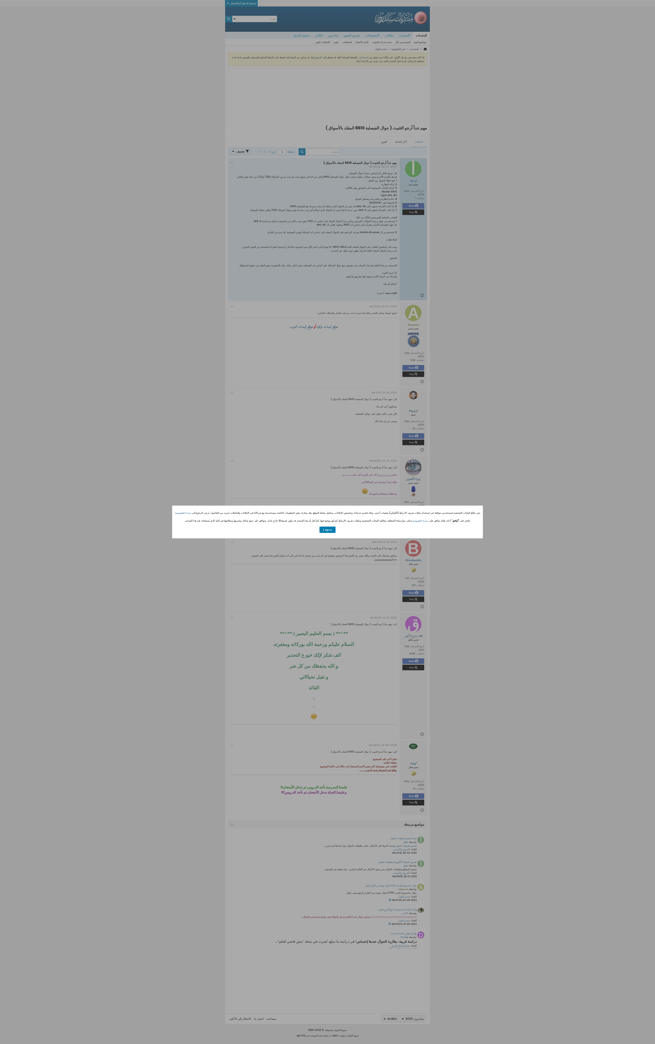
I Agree (327, 530)
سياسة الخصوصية (183, 512)
